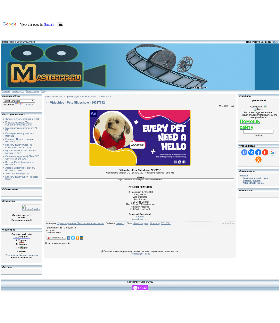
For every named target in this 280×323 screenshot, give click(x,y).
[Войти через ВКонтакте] (251, 152)
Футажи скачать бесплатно (19, 119)
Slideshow (154, 223)
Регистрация (32, 91)
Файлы (59, 96)
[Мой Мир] (82, 238)
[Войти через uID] (244, 152)
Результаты (12, 255)
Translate (28, 104)
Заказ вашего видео (15, 173)
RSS (275, 42)
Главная (6, 91)
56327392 (166, 223)
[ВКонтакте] (69, 238)
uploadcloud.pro (140, 219)
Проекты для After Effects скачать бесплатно (18, 123)
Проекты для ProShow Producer (21, 177)
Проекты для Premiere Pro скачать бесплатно (18, 146)
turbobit (140, 216)
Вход (43, 91)
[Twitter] (73, 238)
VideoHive (138, 223)
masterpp (120, 223)
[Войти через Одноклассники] (258, 159)
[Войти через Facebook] (258, 152)
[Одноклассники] (77, 238)
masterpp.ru (18, 91)
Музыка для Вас (252, 180)
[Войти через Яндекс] (265, 152)
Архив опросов (29, 255)
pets (146, 223)
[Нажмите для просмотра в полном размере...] (140, 165)
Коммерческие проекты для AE (21, 128)
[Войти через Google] (272, 152)
